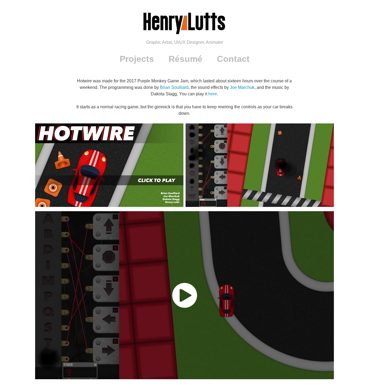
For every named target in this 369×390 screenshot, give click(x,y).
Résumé (185, 59)
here (212, 94)
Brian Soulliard (174, 87)
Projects (137, 59)
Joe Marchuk (242, 87)
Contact (233, 59)
